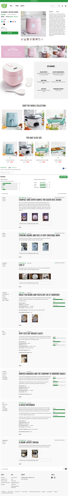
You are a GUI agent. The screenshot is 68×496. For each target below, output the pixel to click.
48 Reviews (14, 167)
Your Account (14, 477)
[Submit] (59, 6)
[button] (2, 21)
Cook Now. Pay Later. (5, 482)
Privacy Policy (24, 491)
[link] (4, 167)
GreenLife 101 (4, 479)
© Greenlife (4, 491)
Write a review (13, 14)
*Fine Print (13, 484)
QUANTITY (3, 27)
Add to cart (9, 33)
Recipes (17, 5)
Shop (11, 5)
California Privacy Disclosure (34, 491)
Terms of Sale (10, 491)
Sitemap (55, 491)
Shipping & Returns (15, 482)
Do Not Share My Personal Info (7, 493)
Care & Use (13, 480)
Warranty (43, 491)
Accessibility (49, 491)
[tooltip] (65, 168)
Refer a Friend (4, 480)
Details (57, 11)
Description (51, 11)
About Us (22, 5)
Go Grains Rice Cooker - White (32, 223)
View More (12, 121)
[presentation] (24, 217)
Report (30, 227)
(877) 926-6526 (24, 479)
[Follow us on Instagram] (54, 477)
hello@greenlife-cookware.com (27, 477)
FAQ (12, 479)
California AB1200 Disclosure (15, 487)
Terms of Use (17, 491)
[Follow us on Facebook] (52, 477)
